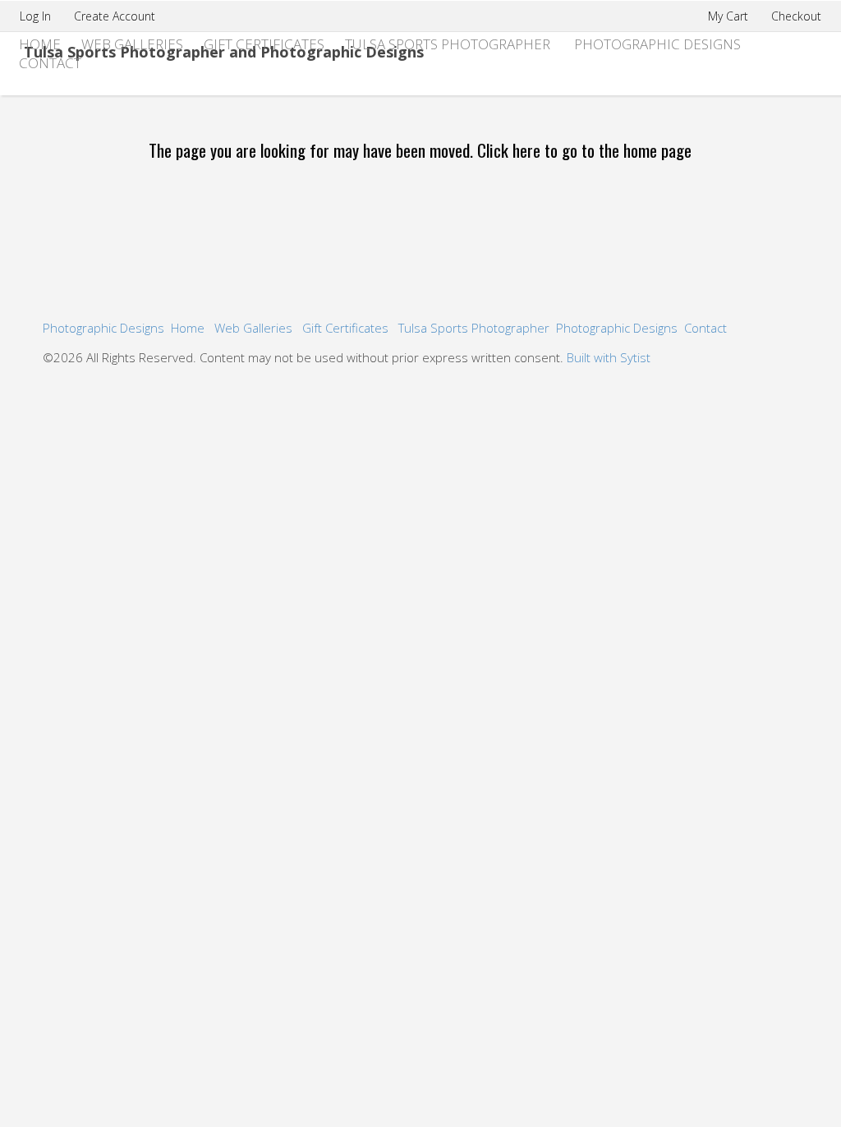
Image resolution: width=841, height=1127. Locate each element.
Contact (50, 62)
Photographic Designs (657, 43)
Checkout (796, 16)
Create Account (114, 16)
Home (188, 328)
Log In (35, 16)
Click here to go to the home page (584, 150)
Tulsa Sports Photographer (447, 43)
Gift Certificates (264, 43)
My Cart (729, 16)
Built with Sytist (608, 357)
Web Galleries (132, 43)
